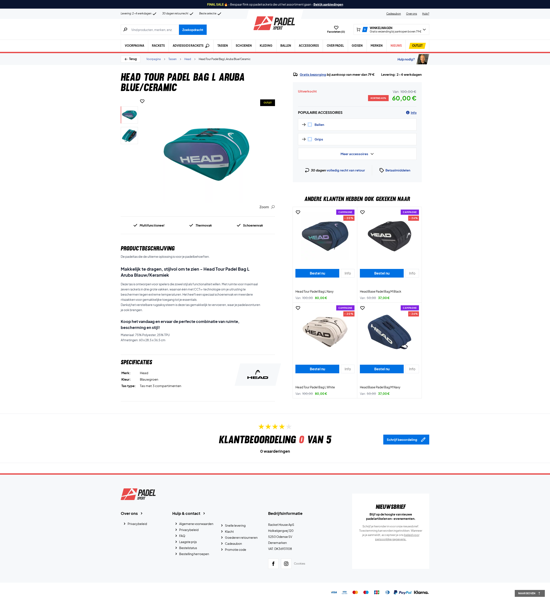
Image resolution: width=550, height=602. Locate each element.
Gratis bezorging (313, 74)
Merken (377, 45)
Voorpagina (134, 45)
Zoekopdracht (192, 30)
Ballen (285, 45)
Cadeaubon (393, 13)
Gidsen (357, 45)
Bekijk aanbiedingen (328, 4)
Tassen (222, 45)
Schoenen (244, 45)
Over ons (411, 13)
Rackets (158, 45)
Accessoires (309, 45)
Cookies (299, 563)
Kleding (266, 45)
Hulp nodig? (406, 59)
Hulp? (425, 13)
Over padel (335, 45)
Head (187, 59)
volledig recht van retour (346, 170)
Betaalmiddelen (397, 170)
